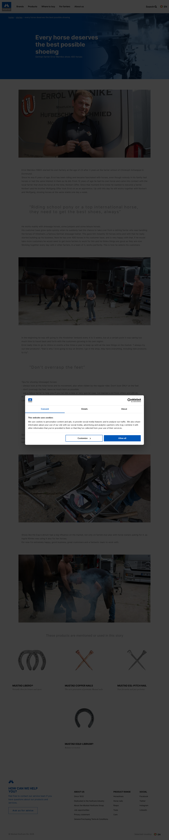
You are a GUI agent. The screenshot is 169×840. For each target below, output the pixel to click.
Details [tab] (84, 409)
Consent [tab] (45, 409)
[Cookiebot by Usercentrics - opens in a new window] (129, 400)
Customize (83, 438)
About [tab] (124, 409)
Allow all (122, 438)
